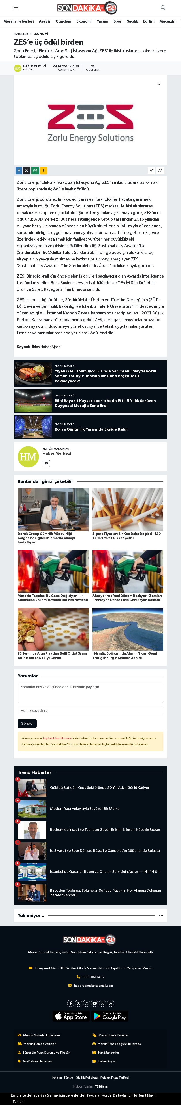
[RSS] (110, 1003)
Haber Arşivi (106, 1061)
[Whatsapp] (102, 1003)
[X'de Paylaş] (26, 170)
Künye (68, 1077)
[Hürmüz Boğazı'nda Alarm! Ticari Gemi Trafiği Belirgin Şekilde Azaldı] (128, 629)
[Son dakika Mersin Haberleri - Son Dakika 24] (88, 7)
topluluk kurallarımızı (58, 738)
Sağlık (132, 21)
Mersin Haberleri (18, 21)
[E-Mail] (46, 463)
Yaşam (102, 21)
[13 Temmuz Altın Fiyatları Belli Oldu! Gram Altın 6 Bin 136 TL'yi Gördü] (53, 629)
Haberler (21, 34)
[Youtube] (94, 1003)
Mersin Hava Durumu (113, 1035)
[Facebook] (70, 1003)
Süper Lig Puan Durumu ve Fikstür (46, 1052)
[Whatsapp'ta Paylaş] (35, 170)
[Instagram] (86, 1003)
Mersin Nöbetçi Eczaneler (41, 1035)
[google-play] (110, 1016)
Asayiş (44, 21)
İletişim (57, 1077)
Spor (117, 21)
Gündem (63, 21)
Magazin (167, 21)
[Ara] (163, 8)
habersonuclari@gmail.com (93, 985)
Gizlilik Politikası (87, 1077)
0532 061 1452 (93, 977)
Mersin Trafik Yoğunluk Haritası (119, 1044)
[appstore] (71, 1016)
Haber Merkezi (57, 454)
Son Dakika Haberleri (37, 1061)
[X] (78, 1003)
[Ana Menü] (16, 8)
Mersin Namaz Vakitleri (40, 1044)
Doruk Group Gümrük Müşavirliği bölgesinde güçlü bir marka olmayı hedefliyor (46, 538)
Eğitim (148, 21)
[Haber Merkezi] (28, 457)
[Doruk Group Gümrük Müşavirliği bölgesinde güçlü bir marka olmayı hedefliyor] (53, 509)
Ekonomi (84, 21)
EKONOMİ (40, 34)
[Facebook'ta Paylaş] (19, 170)
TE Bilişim (101, 1086)
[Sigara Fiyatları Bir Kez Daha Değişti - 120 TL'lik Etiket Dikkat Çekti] (128, 509)
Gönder (27, 724)
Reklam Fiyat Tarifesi (114, 1077)
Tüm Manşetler (108, 1052)
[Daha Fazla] (43, 170)
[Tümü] (161, 915)
